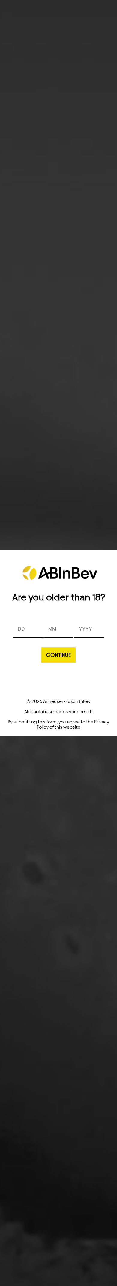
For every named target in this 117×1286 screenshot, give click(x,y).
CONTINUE (58, 655)
